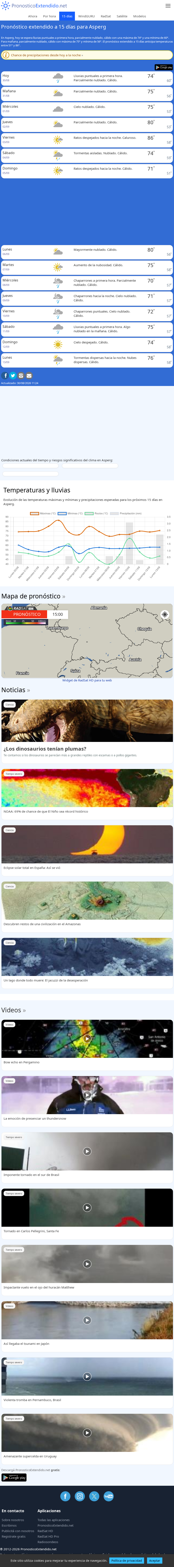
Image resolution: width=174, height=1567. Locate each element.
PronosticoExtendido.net (55, 1525)
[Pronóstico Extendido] (34, 6)
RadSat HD (45, 1531)
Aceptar (154, 1561)
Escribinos (9, 1525)
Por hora (49, 16)
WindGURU (86, 16)
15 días (67, 16)
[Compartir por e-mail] (29, 375)
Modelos (139, 16)
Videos (11, 1010)
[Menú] (168, 6)
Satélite (122, 16)
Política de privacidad (126, 1561)
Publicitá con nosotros (18, 1531)
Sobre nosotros (13, 1520)
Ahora (32, 16)
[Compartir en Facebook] (5, 375)
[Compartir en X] (13, 375)
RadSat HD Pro (48, 1536)
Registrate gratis (13, 1536)
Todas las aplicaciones (54, 1520)
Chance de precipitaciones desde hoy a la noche (47, 55)
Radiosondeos (48, 1542)
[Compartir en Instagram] (21, 375)
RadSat (106, 16)
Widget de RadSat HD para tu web (87, 680)
